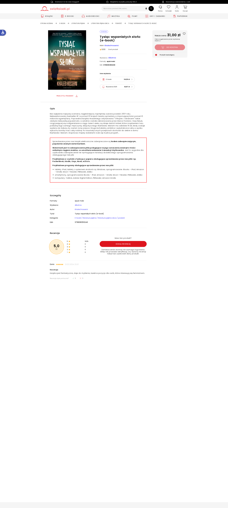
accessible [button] (2, 32)
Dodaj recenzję (123, 244)
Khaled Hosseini (111, 45)
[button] (146, 8)
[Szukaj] (151, 8)
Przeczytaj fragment (65, 96)
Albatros (112, 58)
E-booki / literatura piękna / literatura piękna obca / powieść (100, 218)
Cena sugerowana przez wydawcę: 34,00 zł (167, 40)
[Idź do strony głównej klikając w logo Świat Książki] (54, 8)
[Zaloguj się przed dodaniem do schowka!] (184, 33)
